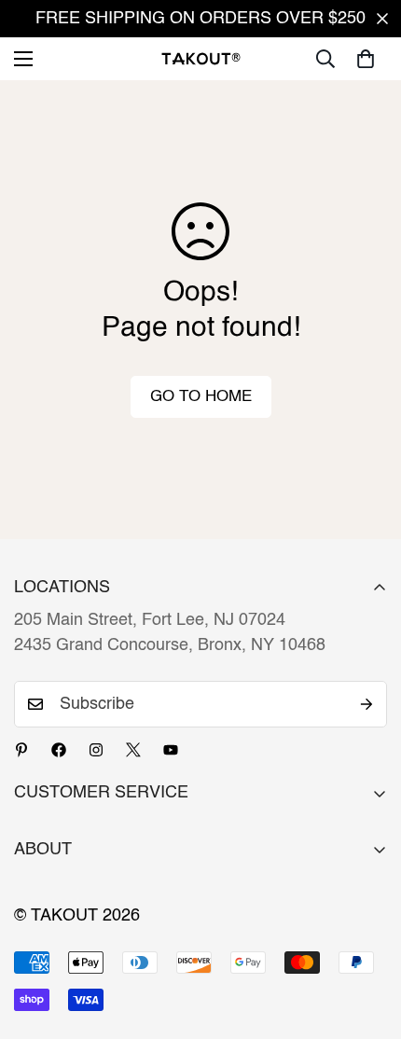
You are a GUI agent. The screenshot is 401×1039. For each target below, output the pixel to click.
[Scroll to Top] (367, 940)
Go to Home (201, 397)
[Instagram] (96, 749)
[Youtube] (170, 749)
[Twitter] (133, 749)
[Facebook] (58, 749)
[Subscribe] (366, 704)
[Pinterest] (21, 749)
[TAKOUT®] (201, 58)
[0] (365, 58)
